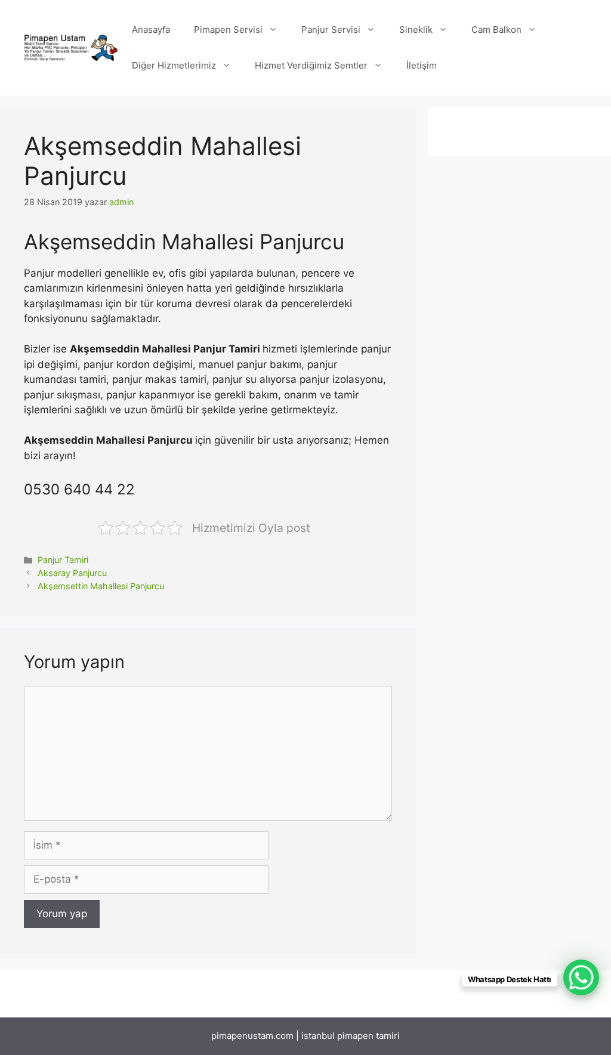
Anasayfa (151, 29)
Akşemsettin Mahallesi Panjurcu (101, 586)
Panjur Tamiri (63, 560)
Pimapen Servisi (228, 29)
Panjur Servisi (330, 29)
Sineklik (416, 29)
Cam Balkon (496, 29)
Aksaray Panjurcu (72, 573)
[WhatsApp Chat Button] (581, 977)
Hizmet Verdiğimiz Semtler (311, 65)
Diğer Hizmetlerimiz (174, 65)
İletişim (421, 65)
